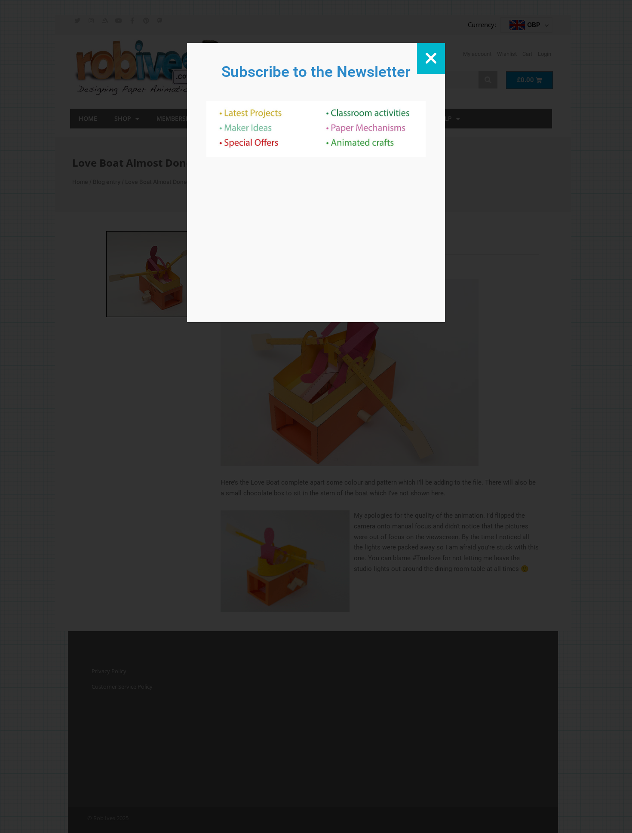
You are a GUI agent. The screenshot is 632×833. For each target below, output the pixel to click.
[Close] (431, 58)
